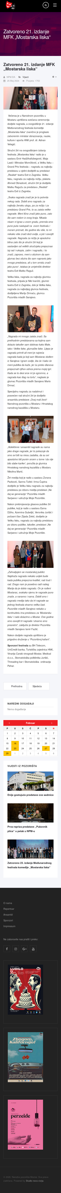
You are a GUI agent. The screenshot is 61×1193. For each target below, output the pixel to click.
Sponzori (8, 920)
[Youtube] (33, 948)
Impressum (9, 926)
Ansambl (8, 914)
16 (15, 743)
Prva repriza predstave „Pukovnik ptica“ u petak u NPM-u (27, 829)
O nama (7, 903)
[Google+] (24, 948)
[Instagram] (15, 948)
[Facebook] (6, 948)
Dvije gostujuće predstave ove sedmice (30, 795)
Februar (30, 723)
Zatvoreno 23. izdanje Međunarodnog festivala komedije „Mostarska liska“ (29, 865)
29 (7, 753)
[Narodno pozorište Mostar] (10, 5)
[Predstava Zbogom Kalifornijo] (25, 1058)
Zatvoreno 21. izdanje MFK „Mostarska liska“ (29, 66)
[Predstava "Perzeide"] (25, 1125)
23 (15, 748)
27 (46, 748)
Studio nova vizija (34, 1180)
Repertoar (8, 908)
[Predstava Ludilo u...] (25, 990)
